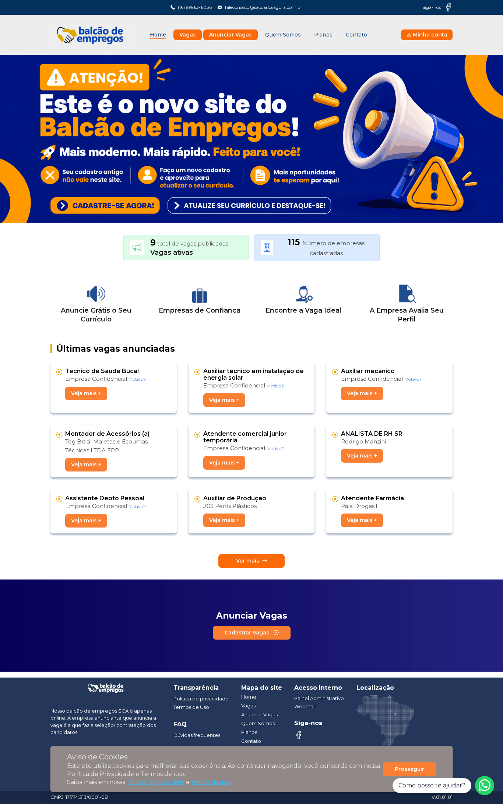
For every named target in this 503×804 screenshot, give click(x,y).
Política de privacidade (155, 782)
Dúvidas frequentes (196, 735)
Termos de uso (210, 782)
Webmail (305, 706)
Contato (356, 34)
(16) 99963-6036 (195, 7)
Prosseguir (409, 769)
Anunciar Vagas (230, 34)
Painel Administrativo (319, 698)
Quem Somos (283, 34)
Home (158, 34)
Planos (323, 34)
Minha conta (430, 34)
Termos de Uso (191, 707)
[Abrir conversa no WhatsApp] (484, 785)
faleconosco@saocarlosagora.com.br (263, 7)
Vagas (187, 34)
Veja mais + (86, 393)
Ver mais (247, 560)
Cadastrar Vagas (248, 632)
